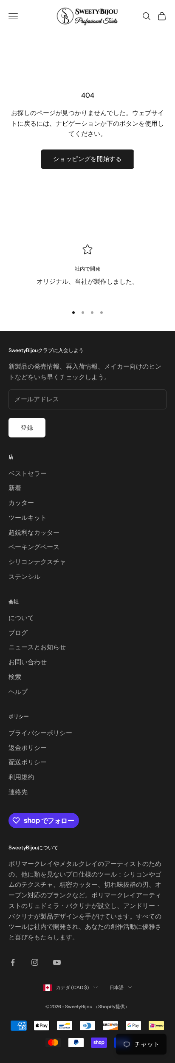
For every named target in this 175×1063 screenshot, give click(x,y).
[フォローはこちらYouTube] (57, 962)
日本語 (117, 987)
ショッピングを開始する (87, 159)
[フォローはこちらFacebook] (12, 962)
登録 (27, 427)
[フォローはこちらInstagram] (35, 962)
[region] (87, 271)
